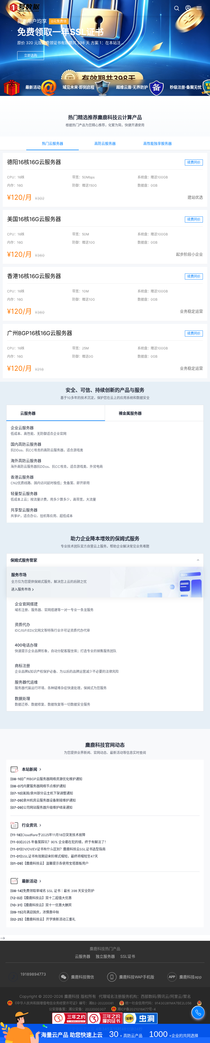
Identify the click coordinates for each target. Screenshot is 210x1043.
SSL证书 (127, 956)
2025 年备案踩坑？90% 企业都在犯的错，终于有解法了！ (59, 842)
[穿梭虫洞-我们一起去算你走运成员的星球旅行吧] (140, 1019)
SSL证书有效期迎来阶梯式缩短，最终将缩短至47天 (54, 856)
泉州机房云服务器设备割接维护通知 (43, 800)
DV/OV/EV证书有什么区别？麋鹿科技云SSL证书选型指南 (58, 849)
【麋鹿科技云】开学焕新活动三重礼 (42, 919)
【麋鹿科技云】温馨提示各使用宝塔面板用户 (49, 863)
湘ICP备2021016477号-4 (136, 1009)
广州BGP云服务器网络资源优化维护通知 (46, 779)
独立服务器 (105, 956)
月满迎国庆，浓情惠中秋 (34, 912)
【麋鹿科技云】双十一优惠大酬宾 (41, 905)
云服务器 (82, 956)
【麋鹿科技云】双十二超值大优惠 (41, 898)
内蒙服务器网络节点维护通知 (38, 786)
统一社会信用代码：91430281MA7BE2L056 (158, 1003)
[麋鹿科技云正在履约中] (105, 1019)
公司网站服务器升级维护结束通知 (41, 807)
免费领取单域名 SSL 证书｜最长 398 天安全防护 (52, 891)
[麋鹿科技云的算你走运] (69, 1019)
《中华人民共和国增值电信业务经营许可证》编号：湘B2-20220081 (63, 1003)
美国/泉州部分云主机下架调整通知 (41, 793)
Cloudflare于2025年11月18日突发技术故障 (47, 835)
